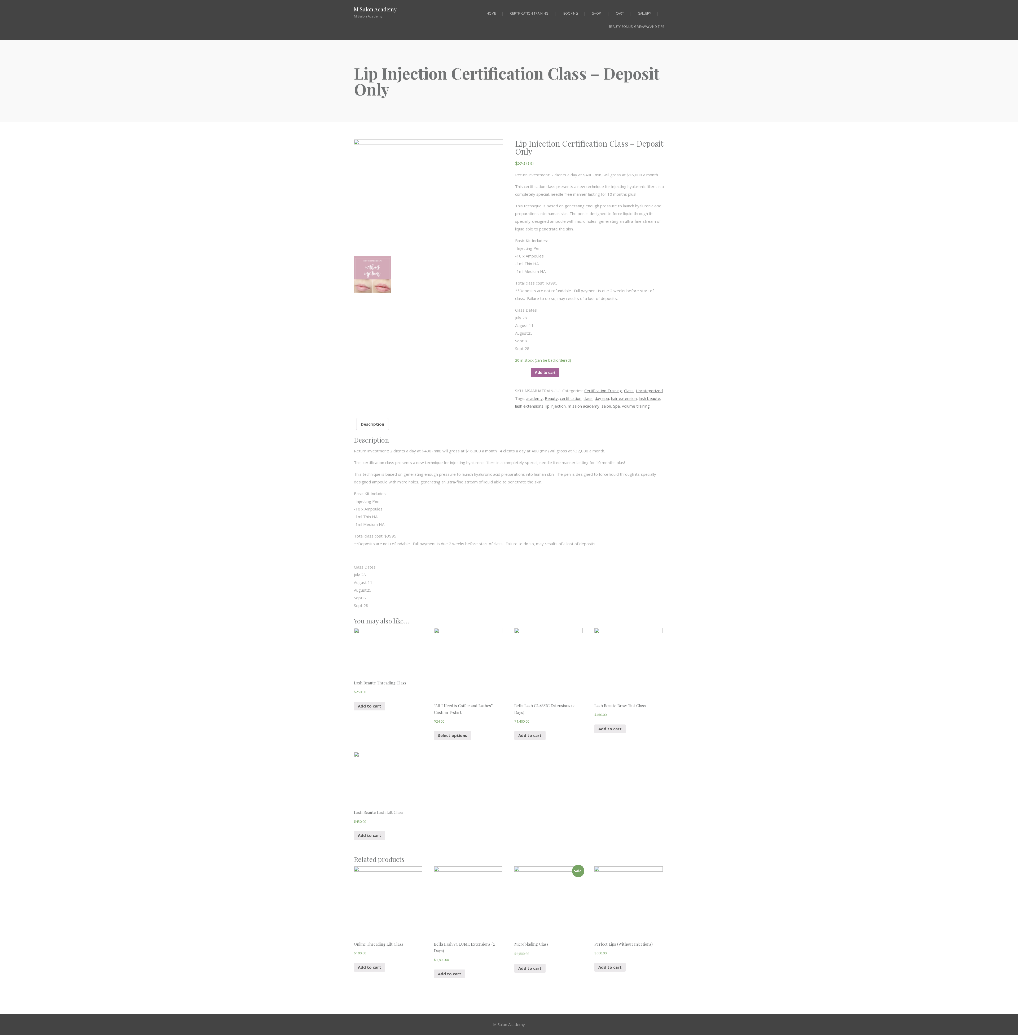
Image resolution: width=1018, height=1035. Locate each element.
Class (629, 390)
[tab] (372, 424)
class (588, 398)
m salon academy (583, 406)
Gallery (644, 13)
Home (491, 13)
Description (372, 424)
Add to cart (545, 372)
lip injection (556, 406)
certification (570, 398)
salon (606, 406)
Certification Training (529, 13)
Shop (596, 13)
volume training (636, 406)
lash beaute (649, 398)
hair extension (624, 398)
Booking (570, 13)
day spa (602, 398)
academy (534, 398)
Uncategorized (649, 390)
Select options (452, 735)
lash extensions (529, 406)
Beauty (551, 398)
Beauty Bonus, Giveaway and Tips (636, 26)
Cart (620, 13)
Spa (616, 406)
